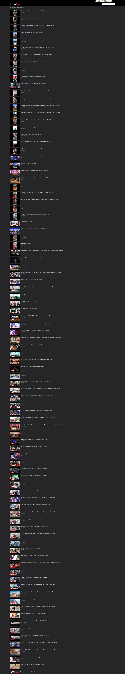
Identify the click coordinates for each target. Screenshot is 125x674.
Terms (29, 671)
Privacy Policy (33, 671)
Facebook (39, 671)
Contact (25, 671)
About (21, 671)
